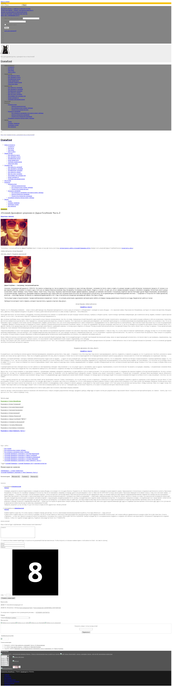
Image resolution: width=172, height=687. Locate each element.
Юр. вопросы (12, 127)
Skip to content (5, 1)
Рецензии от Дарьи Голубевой (11, 419)
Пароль (6, 21)
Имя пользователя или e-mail (13, 18)
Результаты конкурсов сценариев (21, 116)
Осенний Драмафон (11, 463)
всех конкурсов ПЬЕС (26, 608)
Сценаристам (8, 86)
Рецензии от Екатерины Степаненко (12, 428)
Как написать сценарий (15, 87)
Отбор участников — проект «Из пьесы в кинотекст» (17, 10)
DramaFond (6, 61)
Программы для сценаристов (17, 96)
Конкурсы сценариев (14, 111)
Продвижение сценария (15, 91)
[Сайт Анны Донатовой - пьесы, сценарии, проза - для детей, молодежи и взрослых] (86, 654)
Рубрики (3, 618)
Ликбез (6, 120)
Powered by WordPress (7, 672)
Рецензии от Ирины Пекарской (11, 416)
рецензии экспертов (40, 463)
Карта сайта (11, 72)
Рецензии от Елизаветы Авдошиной (12, 422)
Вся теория (7, 448)
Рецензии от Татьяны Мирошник (11, 425)
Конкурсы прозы (9, 683)
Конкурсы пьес (12, 104)
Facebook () (25, 476)
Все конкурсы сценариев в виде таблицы (16, 452)
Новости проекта (9, 65)
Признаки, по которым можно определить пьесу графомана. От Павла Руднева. (38, 649)
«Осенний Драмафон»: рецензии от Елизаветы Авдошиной (22, 457)
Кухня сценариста (13, 98)
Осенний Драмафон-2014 (26, 463)
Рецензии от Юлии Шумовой (10, 413)
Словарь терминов (13, 123)
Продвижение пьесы (14, 79)
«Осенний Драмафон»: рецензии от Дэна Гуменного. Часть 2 (19, 472)
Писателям (7, 101)
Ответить (6, 487)
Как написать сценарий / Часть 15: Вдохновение (30, 645)
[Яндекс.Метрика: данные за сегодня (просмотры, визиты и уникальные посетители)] (18, 657)
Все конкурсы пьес (10, 680)
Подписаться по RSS (7, 635)
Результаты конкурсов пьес (19, 110)
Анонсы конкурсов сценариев (20, 115)
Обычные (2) (34, 476)
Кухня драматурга (13, 81)
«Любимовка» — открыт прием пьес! (12, 471)
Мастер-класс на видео (15, 94)
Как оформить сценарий (15, 89)
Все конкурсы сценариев (11, 681)
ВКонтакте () (16, 476)
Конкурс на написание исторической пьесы (14, 12)
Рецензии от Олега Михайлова (11, 401)
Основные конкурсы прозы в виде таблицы (21, 118)
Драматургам (8, 74)
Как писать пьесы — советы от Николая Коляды (15, 8)
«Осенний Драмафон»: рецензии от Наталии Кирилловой (21, 453)
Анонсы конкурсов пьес (18, 106)
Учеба (10, 121)
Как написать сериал (14, 92)
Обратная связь (13, 84)
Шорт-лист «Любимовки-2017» (10, 15)
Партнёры (11, 70)
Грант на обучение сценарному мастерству (14, 14)
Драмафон (4, 209)
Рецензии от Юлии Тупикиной (10, 404)
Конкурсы (7, 103)
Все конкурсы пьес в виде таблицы (22, 108)
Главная (6, 675)
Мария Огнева (4, 216)
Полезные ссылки (13, 125)
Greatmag (23, 672)
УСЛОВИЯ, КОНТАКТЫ (42, 612)
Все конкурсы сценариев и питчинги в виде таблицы (27, 113)
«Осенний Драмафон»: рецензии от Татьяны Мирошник (21, 459)
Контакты (11, 69)
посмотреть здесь (127, 248)
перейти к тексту (86, 307)
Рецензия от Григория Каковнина (11, 410)
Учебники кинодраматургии (16, 99)
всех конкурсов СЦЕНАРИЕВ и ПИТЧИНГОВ (47, 608)
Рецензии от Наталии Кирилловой (12, 407)
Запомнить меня (11, 25)
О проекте (11, 67)
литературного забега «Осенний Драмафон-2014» (75, 248)
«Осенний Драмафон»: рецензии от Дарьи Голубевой (20, 455)
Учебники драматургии (15, 82)
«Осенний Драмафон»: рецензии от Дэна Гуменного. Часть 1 (22, 460)
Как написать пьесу (14, 75)
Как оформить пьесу (14, 77)
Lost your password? (10, 31)
